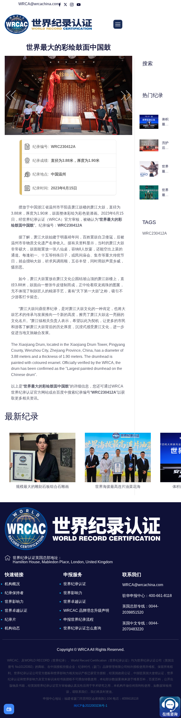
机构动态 (12, 628)
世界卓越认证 (16, 610)
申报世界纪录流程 (78, 619)
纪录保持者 (14, 593)
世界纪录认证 (74, 584)
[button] (11, 95)
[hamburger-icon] (117, 24)
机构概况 (12, 584)
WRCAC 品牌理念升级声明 (86, 610)
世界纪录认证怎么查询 (82, 628)
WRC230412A (154, 233)
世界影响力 (14, 602)
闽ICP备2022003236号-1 (90, 705)
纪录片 (10, 619)
